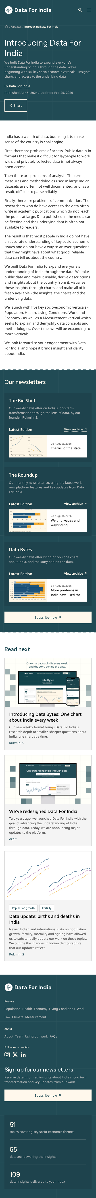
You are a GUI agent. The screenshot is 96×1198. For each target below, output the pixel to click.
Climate (17, 1017)
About (8, 1036)
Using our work (36, 1036)
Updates (16, 26)
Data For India (19, 86)
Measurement (35, 1017)
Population (12, 1009)
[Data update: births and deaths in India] (48, 875)
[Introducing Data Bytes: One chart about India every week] (48, 682)
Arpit (13, 839)
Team (19, 1036)
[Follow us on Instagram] (7, 1054)
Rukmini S (16, 743)
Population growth (23, 908)
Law (7, 1017)
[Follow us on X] (15, 1054)
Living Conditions (62, 1009)
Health (27, 1009)
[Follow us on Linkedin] (23, 1054)
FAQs (53, 1036)
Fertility (46, 908)
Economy (40, 1009)
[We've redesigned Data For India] (48, 779)
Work (80, 1009)
